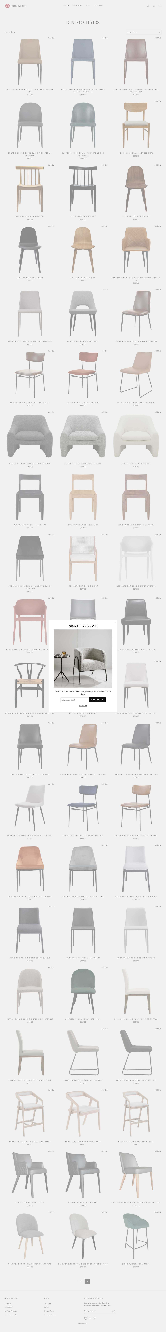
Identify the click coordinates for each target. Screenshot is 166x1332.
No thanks (83, 705)
